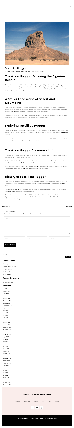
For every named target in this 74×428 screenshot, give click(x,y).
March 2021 (6, 296)
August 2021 (6, 293)
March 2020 (6, 320)
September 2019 (7, 334)
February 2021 (6, 298)
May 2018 (5, 373)
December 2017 (7, 385)
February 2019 (6, 351)
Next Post (69, 206)
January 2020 (6, 325)
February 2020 (6, 322)
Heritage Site (11, 191)
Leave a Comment (10, 71)
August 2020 (6, 308)
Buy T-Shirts (27, 401)
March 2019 (6, 349)
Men (43, 401)
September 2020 (7, 305)
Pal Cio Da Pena (7, 274)
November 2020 (7, 301)
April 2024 (5, 289)
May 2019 (5, 344)
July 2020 (5, 310)
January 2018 (6, 382)
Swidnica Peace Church (9, 266)
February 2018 (6, 380)
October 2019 (6, 332)
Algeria (18, 71)
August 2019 (6, 337)
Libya (26, 71)
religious (63, 183)
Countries (17, 401)
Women (36, 401)
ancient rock (65, 132)
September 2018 (7, 363)
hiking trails (53, 138)
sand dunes (14, 111)
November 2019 (7, 329)
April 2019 (5, 346)
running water (19, 163)
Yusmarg (5, 264)
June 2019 (5, 341)
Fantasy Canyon (7, 269)
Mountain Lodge (35, 166)
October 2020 (6, 303)
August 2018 (6, 365)
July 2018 (5, 368)
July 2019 (5, 339)
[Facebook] (32, 407)
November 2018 (7, 358)
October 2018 (6, 361)
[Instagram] (41, 407)
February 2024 (6, 291)
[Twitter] (37, 407)
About (49, 401)
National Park (18, 161)
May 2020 (5, 315)
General (22, 71)
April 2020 (5, 317)
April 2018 (5, 375)
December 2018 (7, 356)
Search (5, 254)
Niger (29, 71)
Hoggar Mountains (52, 89)
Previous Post (6, 206)
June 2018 (5, 370)
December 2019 (7, 327)
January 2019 (6, 353)
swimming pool (27, 168)
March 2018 (6, 377)
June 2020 (5, 313)
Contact (57, 401)
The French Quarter (8, 272)
